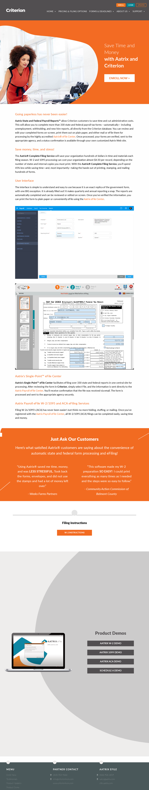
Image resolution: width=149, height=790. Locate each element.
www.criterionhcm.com (63, 783)
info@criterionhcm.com (63, 779)
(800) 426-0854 (107, 775)
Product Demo (12, 788)
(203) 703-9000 (60, 775)
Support (137, 11)
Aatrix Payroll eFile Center (29, 391)
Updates (141, 5)
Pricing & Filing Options (73, 11)
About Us (122, 11)
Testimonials (11, 779)
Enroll (121, 5)
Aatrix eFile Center (94, 199)
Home (50, 11)
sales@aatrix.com (107, 779)
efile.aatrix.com (106, 783)
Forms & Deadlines (100, 11)
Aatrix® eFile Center (64, 137)
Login (130, 5)
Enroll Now (11, 775)
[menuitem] (121, 5)
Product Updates (13, 783)
